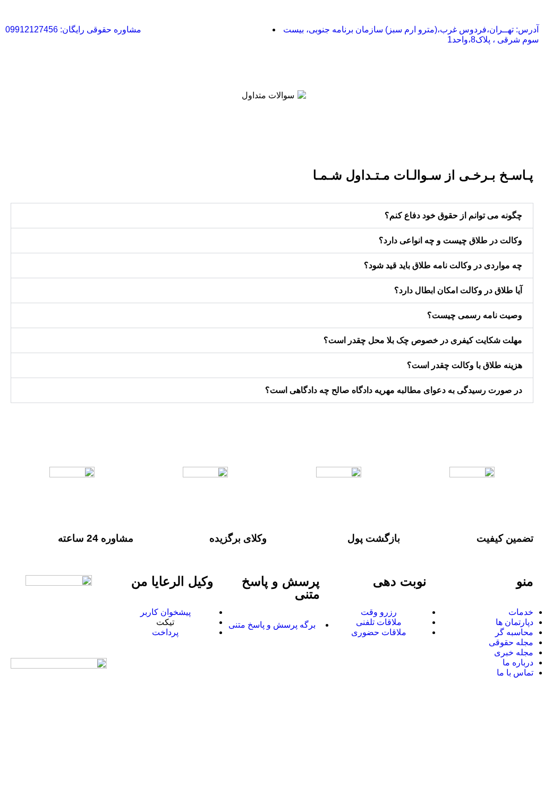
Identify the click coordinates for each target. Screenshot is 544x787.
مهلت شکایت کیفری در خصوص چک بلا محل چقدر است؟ (423, 340)
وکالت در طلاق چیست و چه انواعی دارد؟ (450, 240)
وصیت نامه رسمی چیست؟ (474, 315)
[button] (272, 215)
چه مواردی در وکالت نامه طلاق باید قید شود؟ (443, 265)
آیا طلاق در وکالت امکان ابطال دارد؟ (458, 290)
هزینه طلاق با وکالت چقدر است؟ (464, 365)
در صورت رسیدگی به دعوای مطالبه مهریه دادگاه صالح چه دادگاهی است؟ (393, 390)
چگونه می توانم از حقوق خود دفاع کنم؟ (453, 215)
